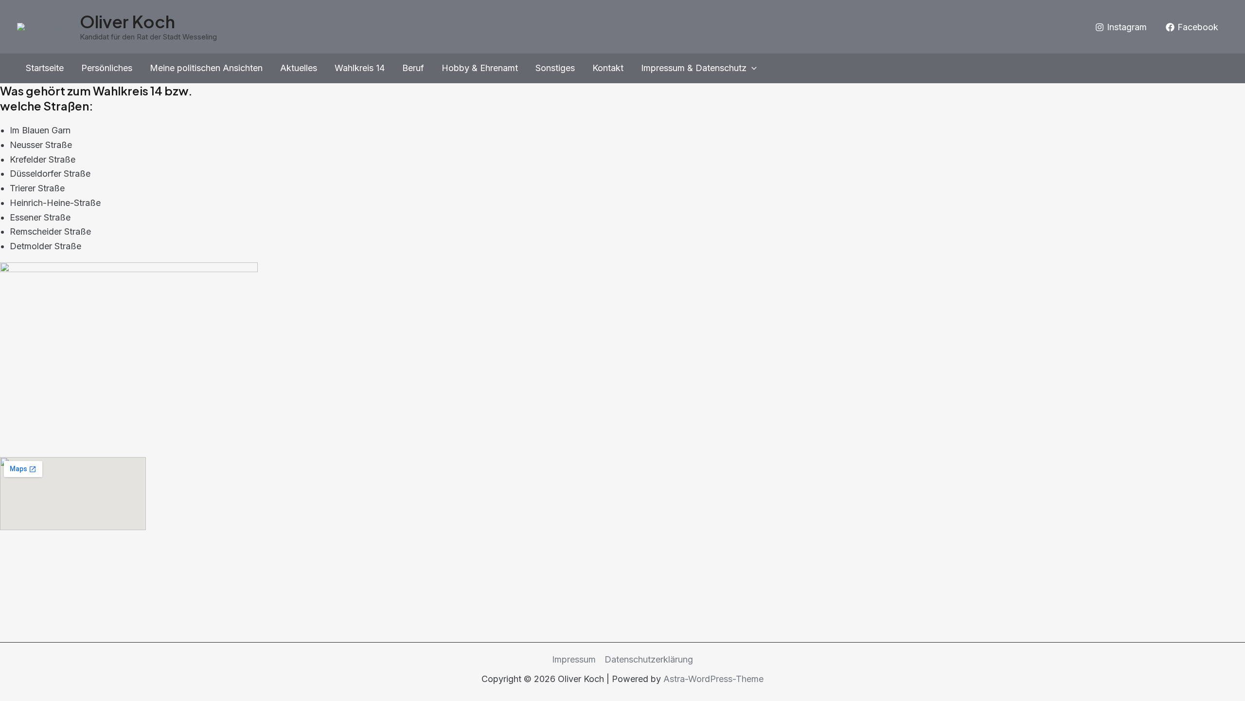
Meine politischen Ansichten (206, 68)
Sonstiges (555, 68)
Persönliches (106, 68)
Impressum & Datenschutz (694, 68)
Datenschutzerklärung (649, 659)
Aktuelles (298, 68)
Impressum (574, 659)
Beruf (413, 68)
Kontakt (607, 68)
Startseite (45, 68)
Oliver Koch (127, 21)
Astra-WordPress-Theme (713, 679)
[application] (752, 68)
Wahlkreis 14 (360, 68)
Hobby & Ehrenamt (480, 68)
